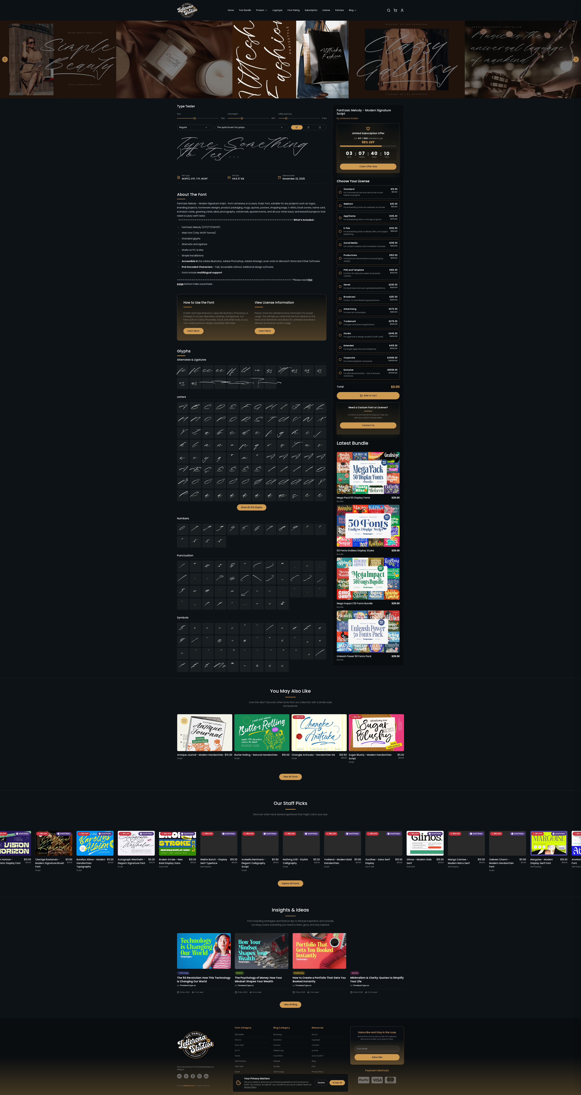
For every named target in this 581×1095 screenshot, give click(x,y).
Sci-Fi (237, 1050)
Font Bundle (245, 10)
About (314, 1034)
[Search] (388, 10)
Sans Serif (239, 1045)
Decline (321, 1082)
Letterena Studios (349, 118)
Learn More (193, 330)
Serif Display (240, 1061)
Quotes (276, 1066)
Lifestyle (276, 1061)
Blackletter (239, 1034)
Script (237, 1056)
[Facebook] (193, 1076)
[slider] (195, 118)
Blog (351, 10)
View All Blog (290, 1004)
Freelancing (278, 1050)
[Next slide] (576, 59)
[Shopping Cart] (395, 10)
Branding (277, 1034)
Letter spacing (285, 114)
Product (260, 10)
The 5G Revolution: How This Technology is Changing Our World (203, 979)
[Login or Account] (402, 10)
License (326, 10)
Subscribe (377, 1057)
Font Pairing (294, 10)
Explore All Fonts (290, 883)
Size (179, 114)
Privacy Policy (317, 1072)
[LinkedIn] (206, 1076)
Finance (276, 1045)
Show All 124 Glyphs (251, 507)
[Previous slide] (5, 59)
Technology (278, 1072)
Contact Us (368, 425)
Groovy (238, 1040)
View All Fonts (290, 776)
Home (231, 10)
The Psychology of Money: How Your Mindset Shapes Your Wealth (258, 979)
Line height (233, 114)
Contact (315, 1045)
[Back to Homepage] (187, 10)
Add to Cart (370, 395)
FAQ (313, 1066)
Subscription (311, 10)
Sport (237, 1072)
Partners (339, 10)
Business (277, 1040)
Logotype (277, 10)
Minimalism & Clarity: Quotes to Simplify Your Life (377, 979)
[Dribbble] (186, 1076)
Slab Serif (239, 1066)
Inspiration (278, 1056)
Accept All (337, 1082)
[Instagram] (199, 1076)
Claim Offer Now (368, 166)
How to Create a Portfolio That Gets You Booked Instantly (319, 979)
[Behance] (179, 1076)
